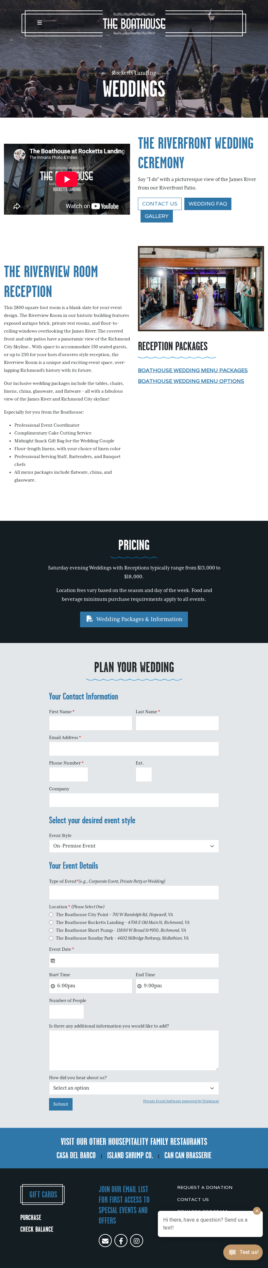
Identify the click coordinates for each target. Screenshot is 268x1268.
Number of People (67, 1000)
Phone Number (66, 763)
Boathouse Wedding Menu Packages (193, 370)
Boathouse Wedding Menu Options (191, 381)
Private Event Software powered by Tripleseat (181, 1101)
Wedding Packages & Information (138, 619)
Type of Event (107, 881)
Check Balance (36, 1229)
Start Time (59, 975)
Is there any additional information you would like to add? (109, 1026)
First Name (62, 712)
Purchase (30, 1217)
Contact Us (159, 203)
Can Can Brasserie (187, 1155)
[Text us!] (243, 1254)
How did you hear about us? (78, 1077)
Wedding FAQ (208, 203)
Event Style (60, 835)
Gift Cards (43, 1194)
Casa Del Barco (76, 1155)
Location (77, 907)
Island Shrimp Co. (130, 1155)
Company (59, 789)
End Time (145, 975)
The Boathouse (134, 23)
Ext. (140, 763)
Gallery (157, 216)
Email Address (65, 737)
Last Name (148, 712)
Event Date (61, 949)
